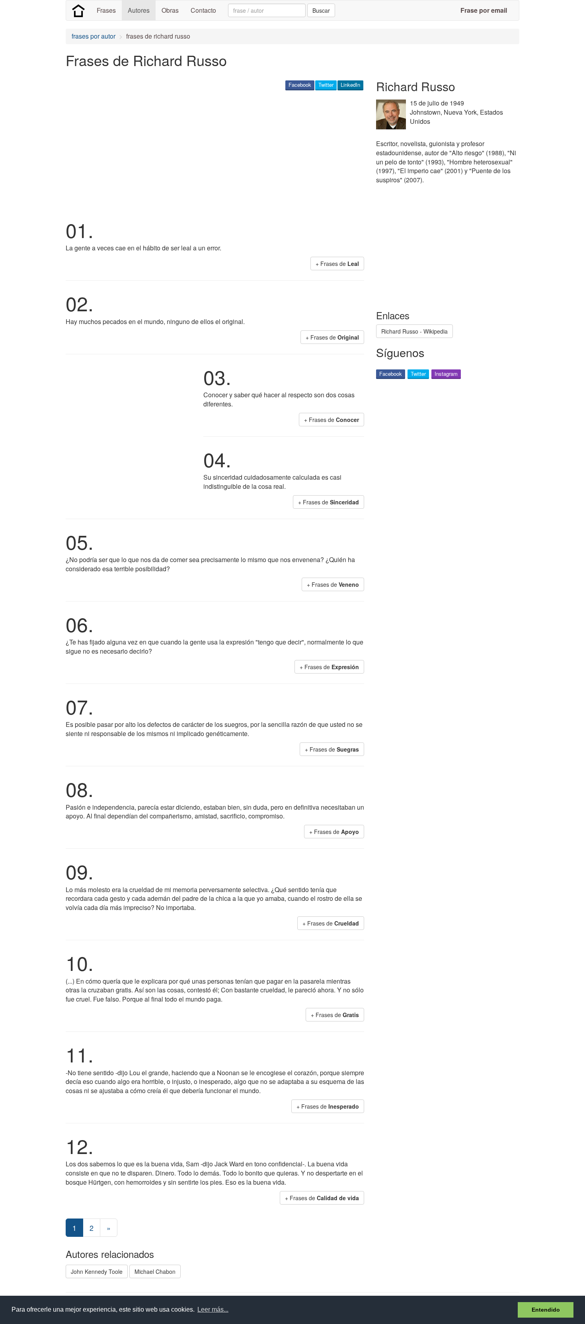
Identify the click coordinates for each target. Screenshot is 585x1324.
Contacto (203, 10)
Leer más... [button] (212, 1309)
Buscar (321, 10)
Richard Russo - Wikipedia (414, 331)
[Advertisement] (210, 153)
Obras (170, 10)
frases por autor (93, 36)
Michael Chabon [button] (155, 1271)
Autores (139, 10)
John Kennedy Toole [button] (97, 1271)
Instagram (446, 373)
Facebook (300, 84)
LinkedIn (350, 84)
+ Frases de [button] (337, 264)
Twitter (325, 84)
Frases (106, 10)
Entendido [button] (546, 1309)
